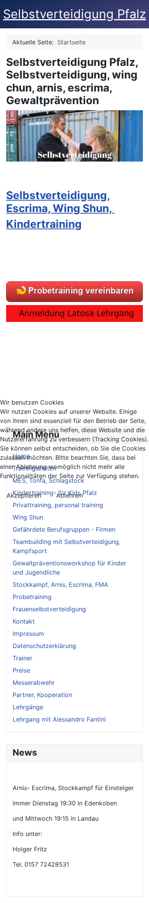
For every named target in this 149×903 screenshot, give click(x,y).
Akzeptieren (23, 495)
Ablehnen (69, 495)
